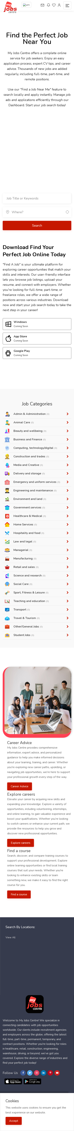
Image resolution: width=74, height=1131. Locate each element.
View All (10, 937)
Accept (13, 1121)
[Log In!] (59, 5)
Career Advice (19, 786)
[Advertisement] (37, 147)
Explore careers (20, 843)
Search (37, 225)
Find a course (19, 894)
